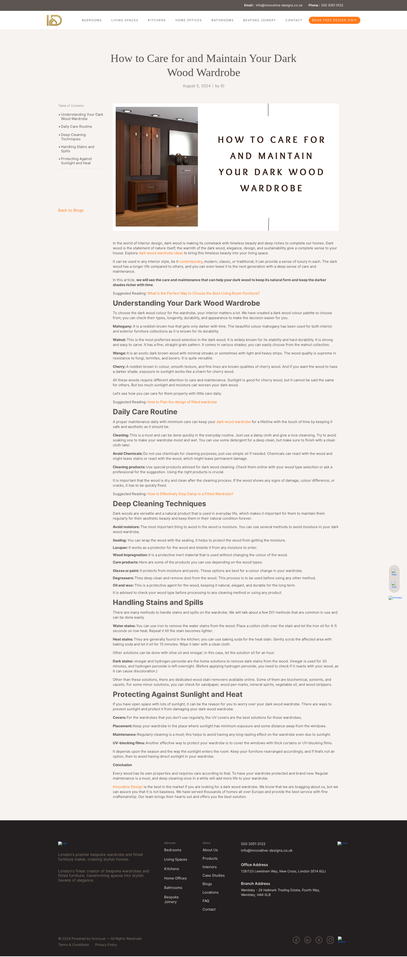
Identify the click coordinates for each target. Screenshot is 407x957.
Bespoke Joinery (259, 20)
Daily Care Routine (76, 126)
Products (210, 858)
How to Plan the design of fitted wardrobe (182, 402)
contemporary (190, 261)
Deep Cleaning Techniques (73, 137)
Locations (211, 892)
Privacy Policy (106, 945)
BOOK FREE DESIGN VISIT (334, 20)
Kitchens (157, 20)
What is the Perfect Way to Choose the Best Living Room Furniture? (203, 293)
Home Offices (188, 20)
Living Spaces (124, 20)
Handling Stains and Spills (77, 149)
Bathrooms (223, 20)
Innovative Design (128, 786)
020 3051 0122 (332, 5)
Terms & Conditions (73, 945)
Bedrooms (92, 20)
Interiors (210, 867)
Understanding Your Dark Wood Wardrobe (82, 116)
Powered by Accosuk (89, 938)
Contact (294, 20)
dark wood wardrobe (233, 421)
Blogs (207, 884)
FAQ (206, 901)
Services (169, 843)
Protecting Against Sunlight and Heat (76, 161)
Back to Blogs (70, 210)
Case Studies (214, 875)
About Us (210, 850)
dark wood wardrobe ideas (161, 253)
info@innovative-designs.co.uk (279, 5)
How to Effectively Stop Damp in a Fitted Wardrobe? (190, 494)
